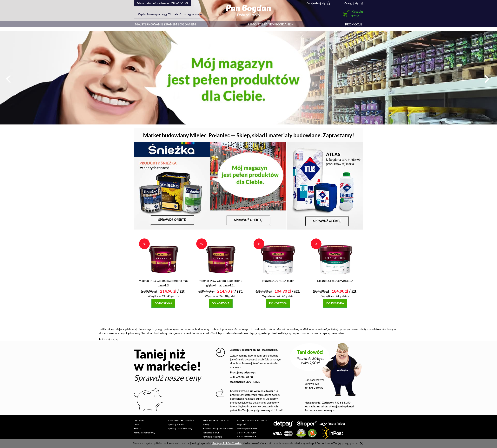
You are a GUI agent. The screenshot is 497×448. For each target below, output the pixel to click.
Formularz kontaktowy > (319, 410)
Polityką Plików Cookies (227, 443)
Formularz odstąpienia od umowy (218, 428)
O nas (136, 424)
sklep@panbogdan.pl (341, 406)
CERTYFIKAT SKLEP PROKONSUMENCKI (247, 434)
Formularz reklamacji (212, 436)
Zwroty (206, 424)
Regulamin (242, 424)
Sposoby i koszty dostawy (180, 428)
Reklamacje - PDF (211, 432)
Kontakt (138, 428)
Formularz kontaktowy (144, 432)
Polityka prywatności (247, 428)
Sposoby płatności (176, 424)
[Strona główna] (248, 10)
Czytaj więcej (110, 339)
